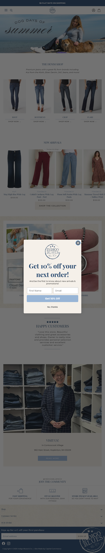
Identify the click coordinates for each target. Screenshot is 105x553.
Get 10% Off (52, 298)
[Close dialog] (78, 243)
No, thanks (52, 307)
